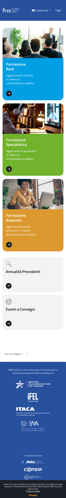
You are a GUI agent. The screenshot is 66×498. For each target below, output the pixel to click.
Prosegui (33, 495)
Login (58, 10)
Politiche (9, 357)
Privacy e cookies (33, 491)
